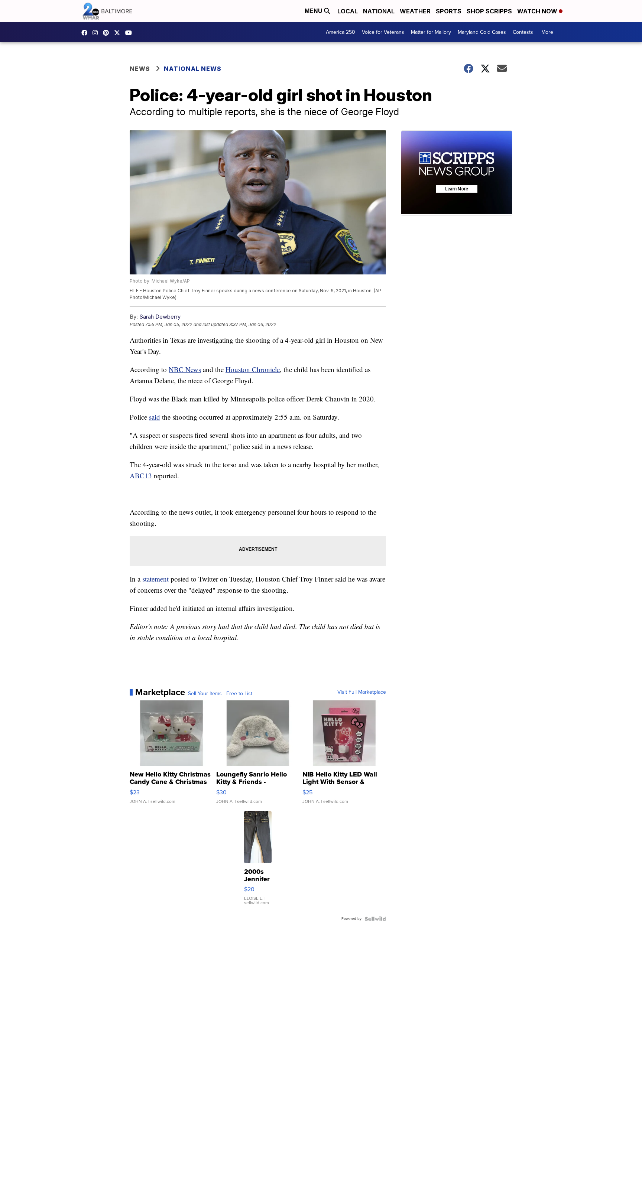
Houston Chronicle (253, 369)
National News (192, 68)
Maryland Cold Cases (482, 32)
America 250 (340, 32)
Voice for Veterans (383, 32)
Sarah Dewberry (160, 316)
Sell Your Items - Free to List (220, 693)
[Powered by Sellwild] (375, 918)
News (140, 68)
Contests (523, 32)
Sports (448, 11)
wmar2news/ (86, 33)
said (154, 416)
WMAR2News (108, 33)
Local (347, 11)
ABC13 (141, 475)
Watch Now (538, 11)
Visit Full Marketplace (361, 692)
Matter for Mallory (431, 32)
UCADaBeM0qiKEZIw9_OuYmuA (130, 33)
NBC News (185, 369)
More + (549, 32)
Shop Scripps (489, 11)
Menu (314, 11)
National (379, 11)
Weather (415, 11)
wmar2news (97, 33)
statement (155, 578)
